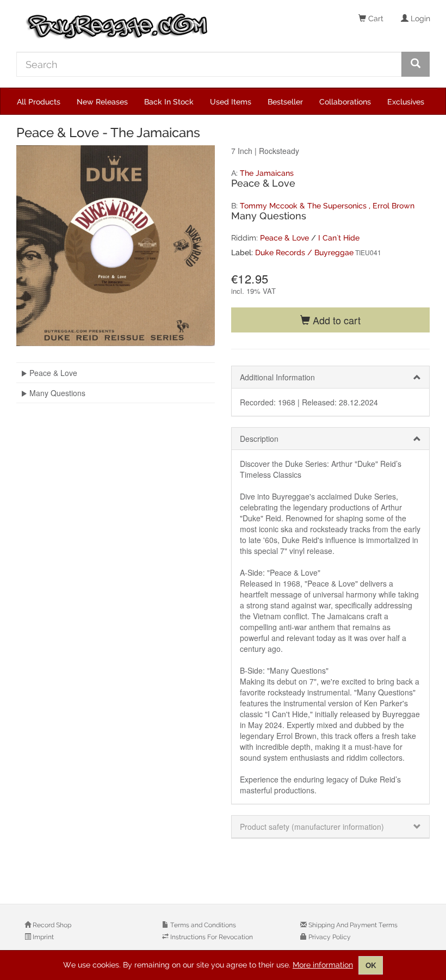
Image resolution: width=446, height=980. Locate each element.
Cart (374, 18)
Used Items (230, 101)
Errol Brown (393, 205)
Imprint (42, 937)
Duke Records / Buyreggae (304, 252)
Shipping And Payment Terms (352, 925)
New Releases (102, 101)
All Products (38, 101)
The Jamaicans (267, 173)
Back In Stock (169, 101)
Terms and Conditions (202, 925)
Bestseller (285, 101)
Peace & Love (284, 237)
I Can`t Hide (339, 237)
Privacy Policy (329, 937)
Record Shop (51, 925)
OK (371, 965)
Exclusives (405, 101)
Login (419, 18)
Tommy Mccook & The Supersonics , (306, 205)
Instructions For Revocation (211, 937)
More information (323, 964)
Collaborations (345, 101)
